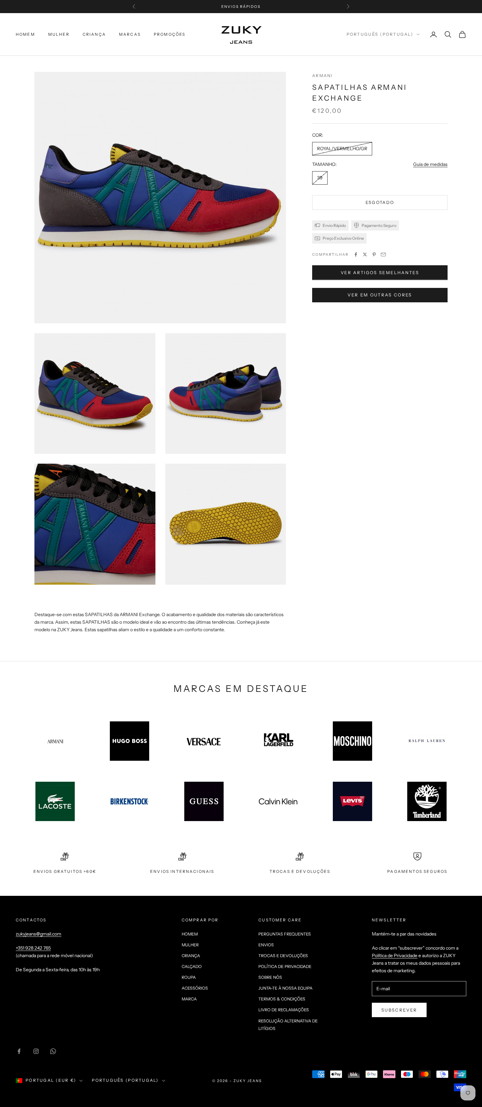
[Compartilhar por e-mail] (383, 254)
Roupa (189, 977)
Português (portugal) (380, 34)
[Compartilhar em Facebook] (355, 254)
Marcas (130, 34)
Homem (25, 34)
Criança (94, 34)
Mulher (59, 34)
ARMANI (322, 75)
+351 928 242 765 (33, 948)
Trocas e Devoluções (283, 955)
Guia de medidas (430, 164)
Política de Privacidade (284, 966)
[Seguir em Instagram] (36, 1051)
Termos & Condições (281, 998)
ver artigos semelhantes (380, 272)
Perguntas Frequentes (284, 934)
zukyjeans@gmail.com (38, 934)
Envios (266, 944)
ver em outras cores (380, 294)
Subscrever (399, 1010)
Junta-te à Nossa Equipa (285, 988)
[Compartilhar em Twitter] (365, 254)
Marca (189, 998)
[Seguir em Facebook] (19, 1051)
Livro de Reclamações (283, 1009)
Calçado (192, 966)
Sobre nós (270, 977)
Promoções (169, 34)
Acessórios (195, 988)
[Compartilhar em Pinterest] (374, 254)
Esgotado (380, 202)
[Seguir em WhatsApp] (53, 1051)
